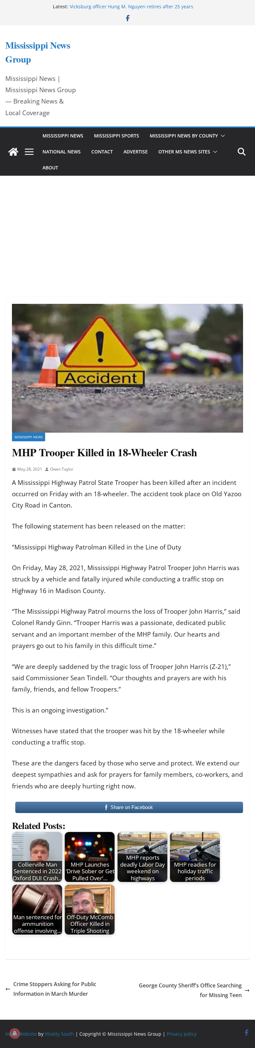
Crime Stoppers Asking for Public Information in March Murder (54, 988)
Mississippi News (62, 135)
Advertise (136, 151)
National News (61, 151)
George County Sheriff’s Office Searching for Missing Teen (190, 990)
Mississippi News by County (184, 135)
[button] (221, 135)
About (50, 167)
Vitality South (59, 1034)
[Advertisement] (127, 227)
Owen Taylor (61, 469)
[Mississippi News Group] (13, 152)
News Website (21, 1034)
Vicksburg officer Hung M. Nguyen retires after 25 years (131, 6)
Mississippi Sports (116, 135)
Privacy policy (182, 1034)
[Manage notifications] (14, 1033)
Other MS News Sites (184, 151)
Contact (102, 151)
